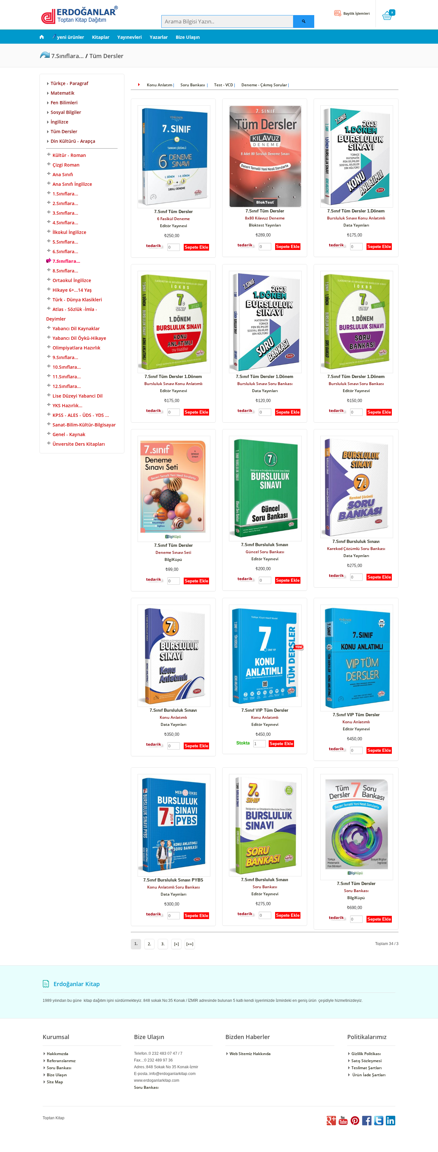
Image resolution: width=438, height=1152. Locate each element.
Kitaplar (100, 37)
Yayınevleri (129, 37)
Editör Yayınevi (173, 225)
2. (149, 944)
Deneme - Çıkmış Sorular (264, 85)
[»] (176, 944)
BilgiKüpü (173, 559)
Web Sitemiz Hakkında (250, 1053)
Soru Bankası (193, 85)
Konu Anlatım (159, 85)
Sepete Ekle (196, 247)
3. (162, 944)
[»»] (189, 944)
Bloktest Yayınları (265, 225)
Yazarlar (159, 37)
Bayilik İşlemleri (356, 13)
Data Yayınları (356, 225)
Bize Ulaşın (188, 37)
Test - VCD (223, 85)
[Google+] (331, 1124)
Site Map (54, 1082)
